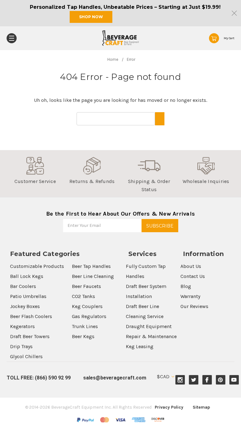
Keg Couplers (87, 306)
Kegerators (22, 326)
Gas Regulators (89, 316)
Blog (185, 286)
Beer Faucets (86, 286)
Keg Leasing (139, 346)
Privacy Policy (169, 407)
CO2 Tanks (83, 296)
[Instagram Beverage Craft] (180, 380)
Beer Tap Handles (91, 266)
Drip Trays (21, 346)
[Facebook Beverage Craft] (207, 380)
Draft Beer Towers (30, 336)
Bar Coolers (23, 286)
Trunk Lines (85, 326)
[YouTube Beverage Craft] (234, 380)
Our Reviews (194, 306)
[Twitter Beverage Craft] (193, 380)
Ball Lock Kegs (26, 276)
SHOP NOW (91, 16)
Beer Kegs (83, 336)
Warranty (190, 296)
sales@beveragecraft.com (114, 378)
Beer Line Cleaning (93, 276)
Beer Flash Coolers (31, 316)
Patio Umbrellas (28, 296)
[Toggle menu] (12, 38)
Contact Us (192, 276)
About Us (190, 266)
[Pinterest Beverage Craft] (220, 380)
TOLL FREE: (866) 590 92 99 (39, 378)
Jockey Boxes (25, 306)
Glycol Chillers (26, 356)
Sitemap (201, 407)
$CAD (164, 376)
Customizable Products (37, 266)
